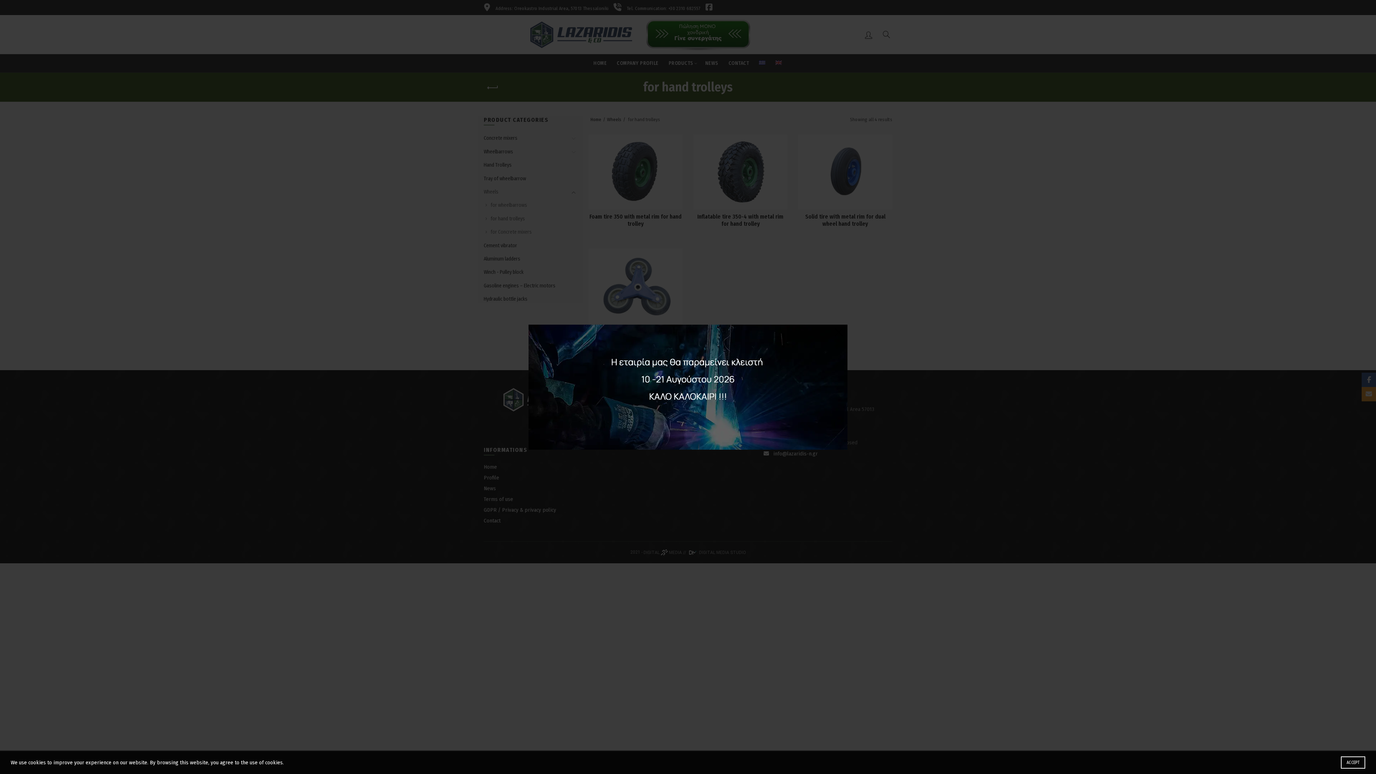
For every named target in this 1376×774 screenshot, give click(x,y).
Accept (1353, 762)
